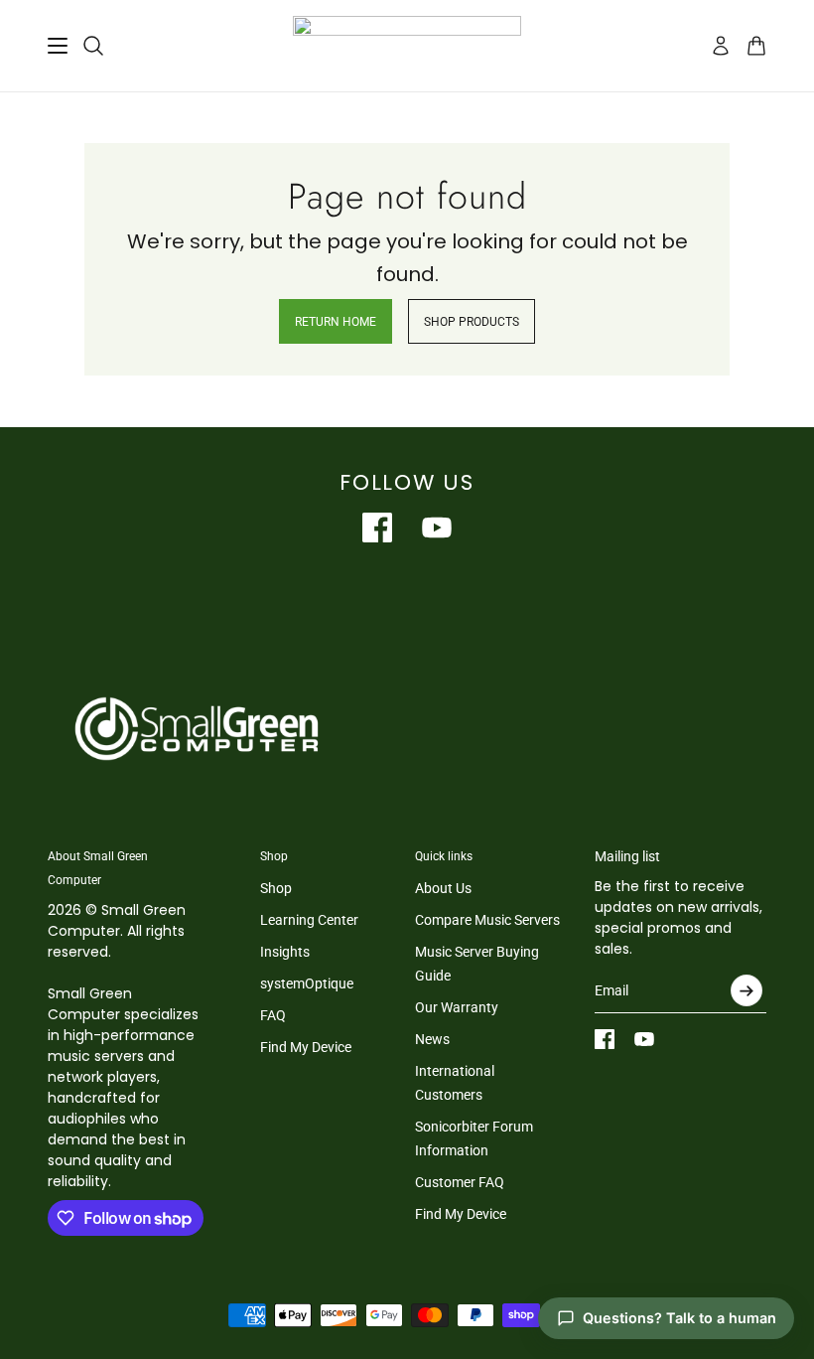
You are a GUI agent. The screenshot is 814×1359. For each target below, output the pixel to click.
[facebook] (377, 527)
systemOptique (306, 983)
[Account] (721, 46)
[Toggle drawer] (58, 46)
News (432, 1039)
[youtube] (437, 527)
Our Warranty (456, 1007)
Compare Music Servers (487, 920)
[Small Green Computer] (407, 46)
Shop (276, 888)
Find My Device (305, 1047)
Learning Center (309, 920)
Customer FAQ (459, 1182)
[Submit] (746, 990)
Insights (285, 952)
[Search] (93, 46)
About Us (443, 888)
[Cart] (756, 46)
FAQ (273, 1015)
